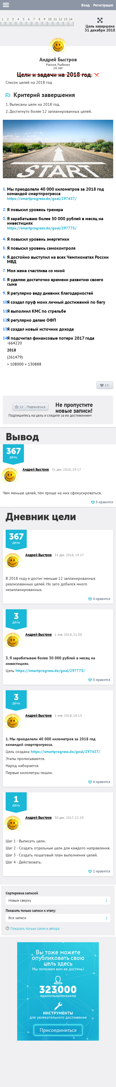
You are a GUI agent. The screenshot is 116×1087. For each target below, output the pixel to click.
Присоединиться (58, 1030)
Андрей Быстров (36, 469)
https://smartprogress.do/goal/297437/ (42, 198)
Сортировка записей (22, 893)
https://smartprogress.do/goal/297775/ (42, 228)
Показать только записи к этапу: (31, 910)
